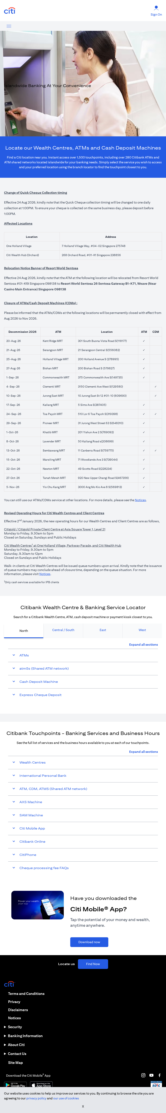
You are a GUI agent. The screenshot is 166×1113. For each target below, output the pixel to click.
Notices (140, 500)
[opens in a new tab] (9, 10)
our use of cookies (66, 1098)
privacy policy (36, 1098)
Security (15, 1027)
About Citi (16, 1045)
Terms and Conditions (26, 993)
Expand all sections (143, 644)
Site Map (15, 1062)
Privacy (14, 1002)
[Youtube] (151, 1075)
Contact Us (17, 1054)
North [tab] (23, 631)
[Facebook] (159, 1075)
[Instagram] (143, 1075)
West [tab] (142, 630)
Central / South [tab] (63, 630)
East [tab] (103, 630)
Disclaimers (18, 1010)
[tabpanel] (83, 672)
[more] (8, 26)
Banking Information (25, 1036)
